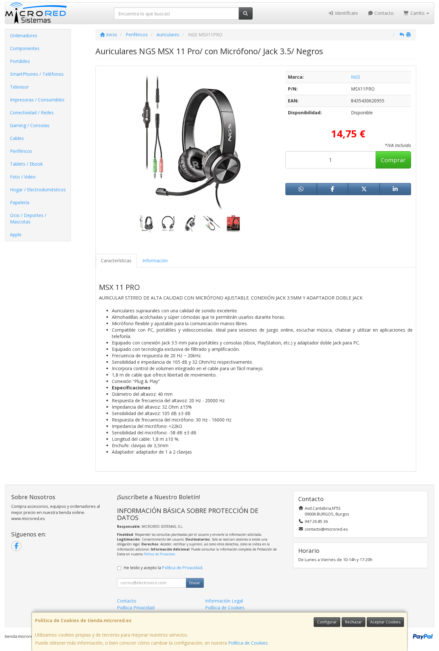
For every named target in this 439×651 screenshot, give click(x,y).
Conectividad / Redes (32, 112)
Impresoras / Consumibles (37, 100)
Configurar (327, 622)
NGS (355, 77)
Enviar (194, 583)
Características (116, 260)
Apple (16, 234)
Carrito (417, 13)
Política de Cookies (248, 643)
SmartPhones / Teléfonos (37, 74)
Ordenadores (23, 35)
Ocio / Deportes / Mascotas (28, 218)
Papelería (19, 202)
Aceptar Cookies (385, 622)
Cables (17, 138)
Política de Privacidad (159, 554)
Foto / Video (23, 177)
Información (155, 260)
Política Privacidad (136, 607)
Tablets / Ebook (26, 164)
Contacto (383, 13)
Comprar (393, 160)
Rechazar (353, 622)
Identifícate (346, 13)
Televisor (19, 87)
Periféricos (21, 151)
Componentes (25, 48)
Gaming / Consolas (29, 125)
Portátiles (20, 61)
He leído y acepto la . (163, 567)
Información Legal (224, 601)
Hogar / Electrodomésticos (38, 190)
